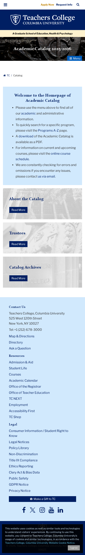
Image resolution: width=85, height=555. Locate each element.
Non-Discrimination (23, 454)
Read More (18, 210)
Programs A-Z (48, 130)
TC (8, 75)
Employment (18, 405)
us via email (46, 176)
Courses (15, 374)
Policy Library (19, 448)
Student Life (18, 368)
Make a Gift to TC (44, 499)
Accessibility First (22, 411)
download (26, 136)
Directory (16, 342)
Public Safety (18, 478)
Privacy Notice (19, 491)
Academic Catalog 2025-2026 (42, 49)
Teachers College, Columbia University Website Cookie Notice (40, 542)
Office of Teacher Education (29, 393)
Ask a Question (20, 348)
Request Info (64, 4)
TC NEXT (15, 399)
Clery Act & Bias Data (24, 472)
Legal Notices (19, 442)
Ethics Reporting (21, 466)
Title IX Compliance (23, 460)
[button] (5, 4)
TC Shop (15, 417)
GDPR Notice (18, 484)
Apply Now (47, 4)
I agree (74, 547)
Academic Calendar (23, 380)
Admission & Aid (21, 362)
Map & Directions (21, 336)
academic (28, 113)
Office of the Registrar (25, 386)
